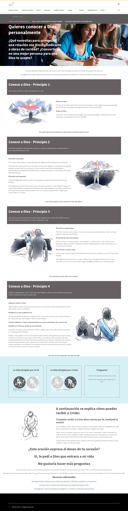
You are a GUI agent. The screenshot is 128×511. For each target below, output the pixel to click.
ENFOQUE (47, 10)
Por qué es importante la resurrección (78, 21)
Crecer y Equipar (27, 10)
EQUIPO (81, 10)
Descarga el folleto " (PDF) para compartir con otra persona (64, 481)
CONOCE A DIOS (13, 10)
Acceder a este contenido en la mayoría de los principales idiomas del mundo (64, 485)
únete (39, 10)
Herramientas (92, 10)
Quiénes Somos (59, 10)
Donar (70, 10)
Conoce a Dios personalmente (18, 21)
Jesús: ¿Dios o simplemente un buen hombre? (47, 21)
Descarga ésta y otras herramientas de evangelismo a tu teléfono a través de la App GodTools (64, 489)
